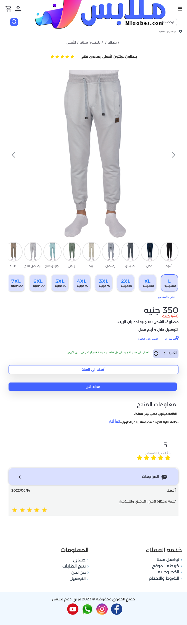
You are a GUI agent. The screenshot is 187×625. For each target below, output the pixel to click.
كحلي (149, 266)
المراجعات (150, 476)
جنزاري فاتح (52, 266)
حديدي (130, 266)
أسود (169, 266)
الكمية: (172, 353)
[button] (173, 154)
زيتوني (71, 266)
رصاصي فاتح (32, 266)
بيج (91, 266)
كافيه (13, 266)
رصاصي (110, 266)
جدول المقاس (166, 297)
